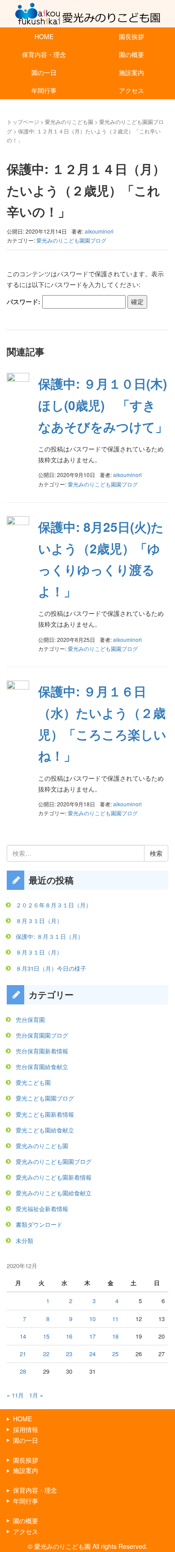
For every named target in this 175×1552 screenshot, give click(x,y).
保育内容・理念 (44, 54)
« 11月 (15, 1395)
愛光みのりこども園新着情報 (54, 1177)
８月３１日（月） (39, 920)
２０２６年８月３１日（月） (54, 905)
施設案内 (131, 72)
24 (92, 1353)
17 (92, 1336)
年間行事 (44, 90)
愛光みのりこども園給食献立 (54, 1193)
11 (115, 1318)
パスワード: (24, 301)
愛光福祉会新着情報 (42, 1208)
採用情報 (25, 1429)
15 (46, 1336)
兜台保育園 (30, 1019)
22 (46, 1353)
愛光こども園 (33, 1082)
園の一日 (44, 72)
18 (115, 1336)
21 (23, 1353)
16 (69, 1336)
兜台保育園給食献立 (42, 1066)
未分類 (24, 1240)
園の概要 (131, 54)
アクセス (131, 90)
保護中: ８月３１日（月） (49, 936)
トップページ (23, 121)
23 (69, 1353)
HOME (44, 36)
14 (23, 1336)
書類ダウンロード (39, 1224)
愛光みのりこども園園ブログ (71, 240)
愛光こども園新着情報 (45, 1114)
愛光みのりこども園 (69, 121)
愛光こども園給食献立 (45, 1130)
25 (115, 1353)
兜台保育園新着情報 (42, 1051)
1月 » (36, 1395)
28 (23, 1371)
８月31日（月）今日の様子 (51, 968)
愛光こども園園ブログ (45, 1098)
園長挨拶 (131, 36)
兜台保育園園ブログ (42, 1035)
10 (92, 1318)
